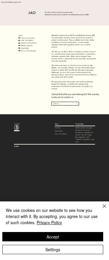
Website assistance (26, 45)
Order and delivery (26, 40)
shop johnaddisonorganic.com (11, 2)
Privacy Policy (58, 131)
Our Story (57, 128)
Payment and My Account (28, 43)
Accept (53, 237)
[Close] (101, 210)
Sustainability (24, 48)
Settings (52, 249)
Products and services (27, 38)
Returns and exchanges (28, 51)
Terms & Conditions (61, 134)
